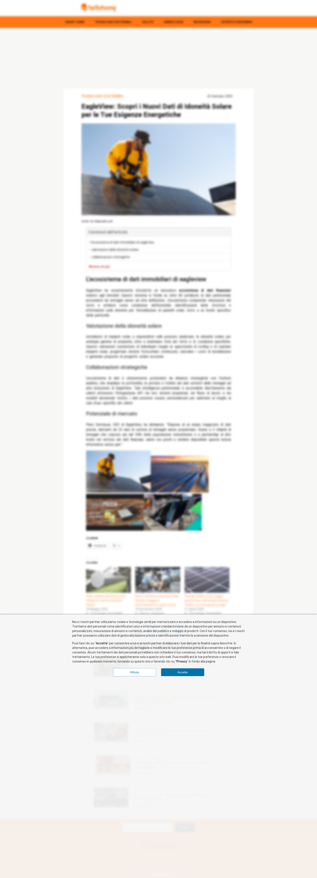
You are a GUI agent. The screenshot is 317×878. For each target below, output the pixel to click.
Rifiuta (134, 672)
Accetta (182, 672)
